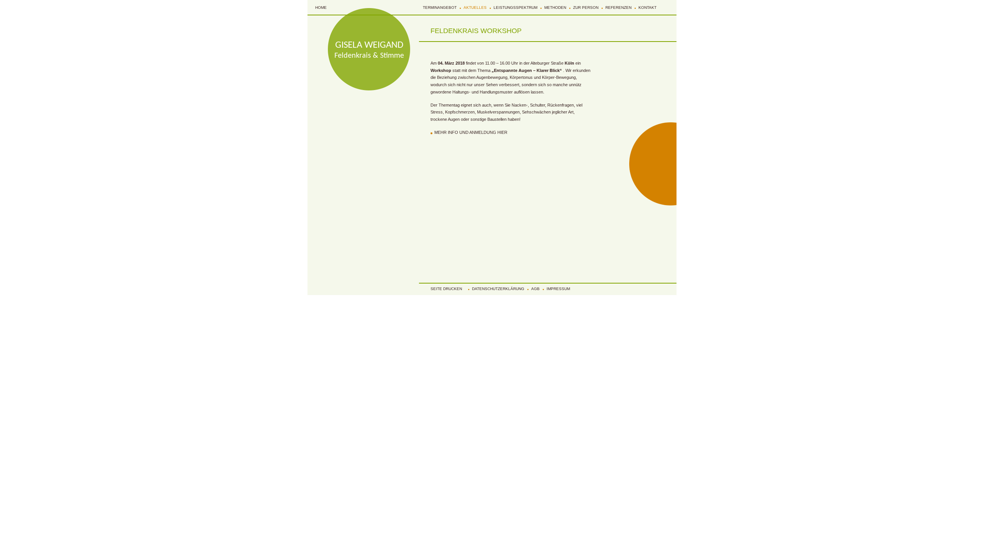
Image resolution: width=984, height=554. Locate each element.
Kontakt (647, 7)
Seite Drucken (446, 289)
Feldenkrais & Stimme (369, 56)
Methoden (555, 7)
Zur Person (585, 7)
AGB (535, 289)
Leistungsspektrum (515, 7)
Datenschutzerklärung (498, 289)
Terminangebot (440, 7)
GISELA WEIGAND (369, 45)
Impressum (558, 289)
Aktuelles (475, 7)
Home (321, 7)
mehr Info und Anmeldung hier (470, 132)
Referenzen (618, 7)
